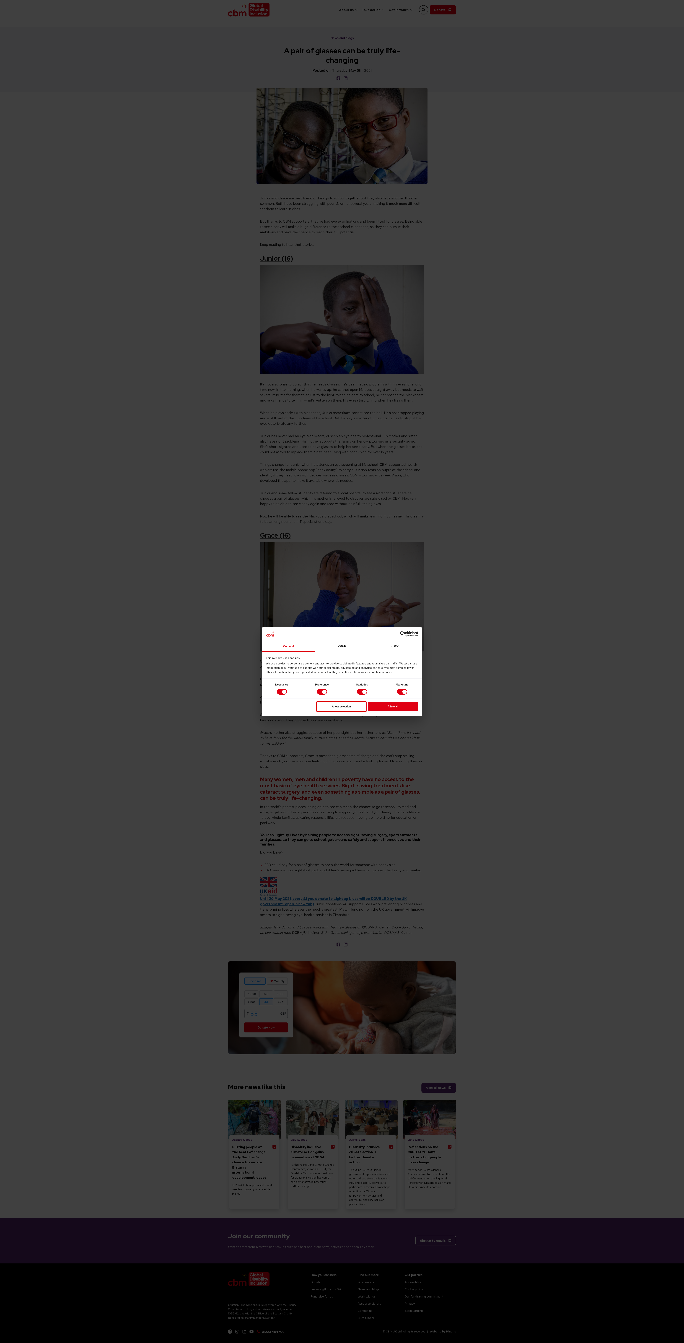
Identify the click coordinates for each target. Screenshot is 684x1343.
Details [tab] (342, 645)
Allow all (393, 706)
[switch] (322, 692)
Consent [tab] (288, 646)
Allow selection (341, 706)
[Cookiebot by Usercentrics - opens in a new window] (402, 634)
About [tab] (395, 645)
